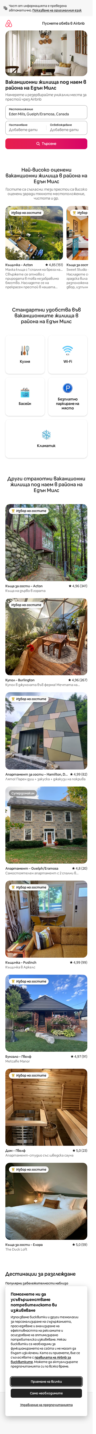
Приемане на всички (46, 1382)
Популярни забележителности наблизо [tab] (36, 1283)
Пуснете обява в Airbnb (63, 23)
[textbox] (26, 130)
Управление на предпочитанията (46, 1405)
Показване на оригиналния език (57, 10)
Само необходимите (46, 1393)
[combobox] (46, 114)
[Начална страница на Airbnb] (8, 23)
